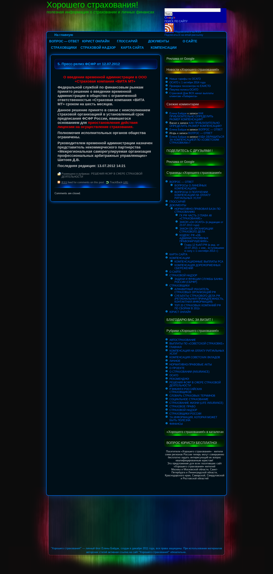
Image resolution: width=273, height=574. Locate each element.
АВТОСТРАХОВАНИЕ (182, 339)
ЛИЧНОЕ (174, 360)
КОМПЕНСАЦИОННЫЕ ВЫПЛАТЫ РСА (198, 261)
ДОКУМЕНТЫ (158, 41)
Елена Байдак (178, 113)
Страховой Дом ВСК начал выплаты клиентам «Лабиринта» (191, 95)
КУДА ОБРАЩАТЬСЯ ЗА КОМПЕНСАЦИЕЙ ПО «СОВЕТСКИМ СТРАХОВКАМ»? (196, 139)
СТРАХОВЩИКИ (64, 47)
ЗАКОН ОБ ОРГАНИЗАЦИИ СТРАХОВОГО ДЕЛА (196, 230)
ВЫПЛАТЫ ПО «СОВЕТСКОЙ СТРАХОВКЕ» (196, 343)
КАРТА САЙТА (132, 47)
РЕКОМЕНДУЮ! (179, 378)
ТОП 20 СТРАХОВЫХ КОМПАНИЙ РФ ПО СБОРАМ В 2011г (197, 307)
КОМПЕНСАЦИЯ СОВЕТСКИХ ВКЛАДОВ (194, 357)
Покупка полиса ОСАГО (183, 89)
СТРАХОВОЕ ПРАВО (182, 406)
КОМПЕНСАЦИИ (164, 47)
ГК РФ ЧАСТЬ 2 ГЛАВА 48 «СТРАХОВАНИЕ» (195, 217)
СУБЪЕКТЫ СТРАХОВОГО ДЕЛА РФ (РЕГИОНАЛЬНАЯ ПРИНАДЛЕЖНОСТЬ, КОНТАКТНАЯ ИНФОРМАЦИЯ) (199, 298)
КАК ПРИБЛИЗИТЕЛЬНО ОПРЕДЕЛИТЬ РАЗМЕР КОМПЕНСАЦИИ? (191, 116)
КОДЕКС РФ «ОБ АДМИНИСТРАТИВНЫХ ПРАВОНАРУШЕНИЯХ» (193, 238)
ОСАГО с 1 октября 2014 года (187, 82)
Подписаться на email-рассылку (183, 34)
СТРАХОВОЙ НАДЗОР (98, 47)
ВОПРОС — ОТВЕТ (64, 41)
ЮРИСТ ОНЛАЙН (96, 41)
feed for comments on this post (83, 182)
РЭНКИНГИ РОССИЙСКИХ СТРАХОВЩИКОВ (185, 391)
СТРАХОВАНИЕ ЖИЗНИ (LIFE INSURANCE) (196, 402)
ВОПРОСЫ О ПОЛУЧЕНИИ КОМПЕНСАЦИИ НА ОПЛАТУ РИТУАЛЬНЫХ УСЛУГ (192, 195)
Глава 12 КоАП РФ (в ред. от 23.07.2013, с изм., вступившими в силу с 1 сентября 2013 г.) (204, 247)
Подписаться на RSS (187, 31)
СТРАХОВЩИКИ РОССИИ (185, 413)
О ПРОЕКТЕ (177, 368)
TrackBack (119, 182)
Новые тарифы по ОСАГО (185, 78)
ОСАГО (173, 375)
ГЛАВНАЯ (175, 347)
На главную (63, 35)
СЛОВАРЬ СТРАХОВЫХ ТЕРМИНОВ (192, 395)
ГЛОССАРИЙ (127, 41)
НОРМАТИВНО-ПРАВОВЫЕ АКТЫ (190, 364)
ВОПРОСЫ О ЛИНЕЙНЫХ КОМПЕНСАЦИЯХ (190, 187)
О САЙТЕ (190, 41)
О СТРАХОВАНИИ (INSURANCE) (189, 371)
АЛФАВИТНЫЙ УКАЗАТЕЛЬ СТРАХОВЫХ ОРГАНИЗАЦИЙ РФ (195, 291)
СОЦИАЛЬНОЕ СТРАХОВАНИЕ (188, 399)
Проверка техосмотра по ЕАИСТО (190, 86)
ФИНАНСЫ (176, 423)
